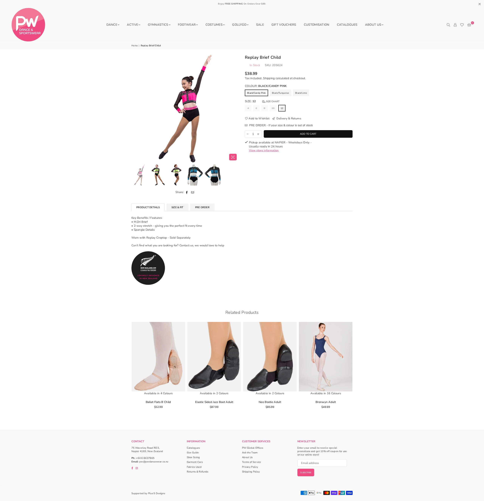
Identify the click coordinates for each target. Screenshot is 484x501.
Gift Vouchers (283, 25)
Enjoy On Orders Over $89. (242, 3)
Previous (134, 108)
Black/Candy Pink (256, 92)
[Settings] (455, 25)
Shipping (269, 78)
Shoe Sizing (193, 457)
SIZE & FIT (177, 207)
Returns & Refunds (197, 471)
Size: (262, 101)
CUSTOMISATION (316, 25)
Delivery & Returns (288, 118)
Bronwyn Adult (326, 402)
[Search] (448, 25)
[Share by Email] (192, 192)
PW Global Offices (252, 448)
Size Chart (272, 101)
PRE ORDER (202, 207)
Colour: (266, 86)
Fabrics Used (194, 467)
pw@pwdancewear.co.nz (153, 461)
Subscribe (305, 472)
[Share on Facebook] (186, 192)
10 (273, 108)
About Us (373, 25)
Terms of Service (251, 462)
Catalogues (347, 25)
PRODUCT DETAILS (148, 207)
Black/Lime (301, 92)
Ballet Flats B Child (158, 402)
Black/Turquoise (280, 92)
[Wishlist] (461, 25)
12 (282, 108)
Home (134, 45)
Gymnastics (158, 25)
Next (236, 108)
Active (132, 25)
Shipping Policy (251, 471)
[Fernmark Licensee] (148, 289)
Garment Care (195, 462)
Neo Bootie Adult (270, 402)
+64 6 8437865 (145, 458)
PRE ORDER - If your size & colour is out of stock (280, 125)
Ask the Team (250, 452)
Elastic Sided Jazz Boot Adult (214, 402)
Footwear (187, 25)
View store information (264, 150)
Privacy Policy (250, 467)
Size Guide (193, 452)
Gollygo (239, 25)
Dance (111, 25)
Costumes (214, 25)
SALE (260, 25)
